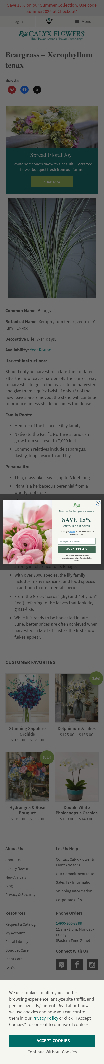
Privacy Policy (45, 1018)
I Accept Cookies (52, 1040)
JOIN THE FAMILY (76, 549)
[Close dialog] (98, 503)
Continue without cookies (52, 1052)
